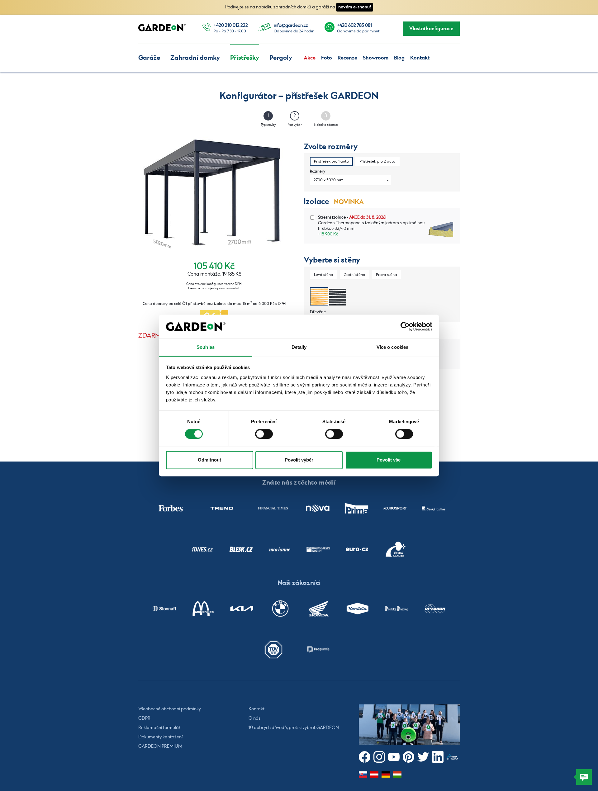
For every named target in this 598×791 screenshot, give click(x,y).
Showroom (375, 57)
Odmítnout (209, 459)
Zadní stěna (354, 274)
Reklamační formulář (159, 728)
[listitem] (170, 508)
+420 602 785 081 (354, 25)
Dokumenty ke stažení (160, 737)
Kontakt (420, 57)
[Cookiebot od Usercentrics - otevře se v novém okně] (405, 326)
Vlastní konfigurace (431, 29)
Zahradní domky (195, 58)
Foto (326, 57)
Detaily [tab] (299, 347)
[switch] (264, 434)
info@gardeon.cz (291, 25)
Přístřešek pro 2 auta (377, 161)
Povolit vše (389, 459)
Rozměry (317, 171)
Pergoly (280, 58)
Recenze (347, 57)
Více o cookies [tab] (392, 347)
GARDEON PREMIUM (160, 746)
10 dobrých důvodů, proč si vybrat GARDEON (294, 728)
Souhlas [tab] (206, 347)
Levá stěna (323, 274)
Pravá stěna (386, 274)
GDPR (144, 718)
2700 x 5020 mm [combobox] (329, 180)
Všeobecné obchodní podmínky (169, 709)
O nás (254, 718)
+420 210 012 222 (231, 25)
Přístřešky (244, 58)
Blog (399, 57)
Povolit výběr (299, 459)
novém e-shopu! (354, 7)
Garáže (149, 58)
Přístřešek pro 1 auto (331, 161)
